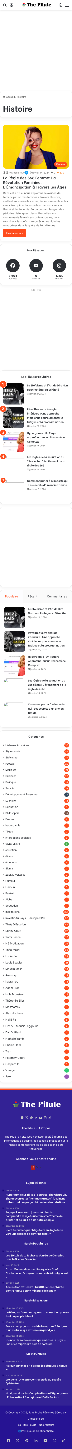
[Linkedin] (36, 1117)
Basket (9, 893)
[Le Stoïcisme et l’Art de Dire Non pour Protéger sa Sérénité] (13, 394)
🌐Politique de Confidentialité (36, 1430)
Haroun (10, 887)
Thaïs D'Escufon (15, 924)
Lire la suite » (14, 233)
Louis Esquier (13, 962)
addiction (11, 850)
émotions (11, 862)
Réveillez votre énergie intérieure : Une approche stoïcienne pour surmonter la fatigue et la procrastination (45, 415)
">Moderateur (18, 172)
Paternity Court (15, 1057)
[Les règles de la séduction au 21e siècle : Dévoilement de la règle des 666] (13, 465)
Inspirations (12, 911)
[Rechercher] (5, 6)
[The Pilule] (36, 5)
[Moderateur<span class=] (4, 172)
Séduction (11, 806)
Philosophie (12, 813)
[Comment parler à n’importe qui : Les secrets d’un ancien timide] (13, 489)
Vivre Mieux (12, 843)
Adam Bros (12, 987)
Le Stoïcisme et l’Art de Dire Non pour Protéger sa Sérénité (47, 387)
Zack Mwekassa (15, 874)
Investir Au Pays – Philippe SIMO (25, 918)
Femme (9, 819)
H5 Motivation (14, 943)
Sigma (9, 868)
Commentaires (57, 596)
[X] (27, 1117)
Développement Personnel (21, 794)
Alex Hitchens (14, 1013)
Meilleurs (10, 769)
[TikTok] (50, 1117)
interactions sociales (18, 837)
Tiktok (9, 831)
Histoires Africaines (17, 745)
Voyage (10, 1070)
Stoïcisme (11, 757)
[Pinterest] (31, 1117)
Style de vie (12, 751)
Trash (8, 1051)
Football (10, 763)
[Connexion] (11, 6)
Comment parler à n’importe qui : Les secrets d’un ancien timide (47, 483)
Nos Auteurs (46, 1424)
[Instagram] (45, 1117)
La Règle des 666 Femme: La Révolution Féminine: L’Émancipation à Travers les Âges (34, 182)
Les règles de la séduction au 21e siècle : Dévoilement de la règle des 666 (46, 461)
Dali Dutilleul (13, 1032)
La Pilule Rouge (27, 1424)
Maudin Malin (13, 968)
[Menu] (67, 6)
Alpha (8, 899)
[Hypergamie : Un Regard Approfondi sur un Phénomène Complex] (13, 441)
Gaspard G (12, 1064)
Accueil (10, 96)
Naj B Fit (10, 1019)
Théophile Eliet (14, 1000)
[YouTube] (40, 1117)
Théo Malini (12, 949)
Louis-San (11, 956)
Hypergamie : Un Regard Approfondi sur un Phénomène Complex (46, 437)
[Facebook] (22, 1117)
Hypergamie (12, 825)
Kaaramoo (11, 981)
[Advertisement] (36, 52)
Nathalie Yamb (14, 1038)
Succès (10, 788)
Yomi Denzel (13, 937)
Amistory (11, 975)
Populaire (11, 596)
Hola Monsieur (14, 994)
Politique (10, 782)
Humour (10, 880)
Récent (32, 596)
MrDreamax (12, 1007)
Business (10, 775)
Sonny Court (13, 930)
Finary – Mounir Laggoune (21, 1026)
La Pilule (10, 800)
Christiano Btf (36, 1418)
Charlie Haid (13, 1045)
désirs (9, 856)
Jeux (8, 1076)
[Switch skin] (60, 6)
